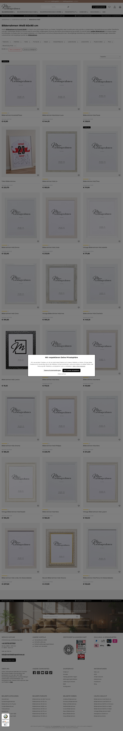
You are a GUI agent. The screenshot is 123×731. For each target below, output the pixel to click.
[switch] (5, 725)
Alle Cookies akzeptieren (71, 370)
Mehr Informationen (79, 366)
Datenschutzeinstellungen (52, 370)
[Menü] (8, 714)
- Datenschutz (61, 374)
